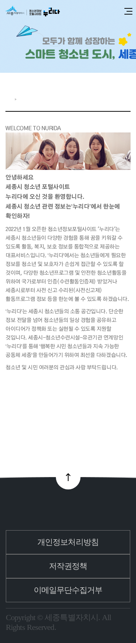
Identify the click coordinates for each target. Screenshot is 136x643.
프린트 (127, 97)
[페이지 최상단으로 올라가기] (68, 477)
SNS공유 (103, 97)
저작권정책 (68, 566)
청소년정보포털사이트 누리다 (32, 11)
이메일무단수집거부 (68, 590)
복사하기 (115, 97)
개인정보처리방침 (68, 542)
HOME (8, 99)
